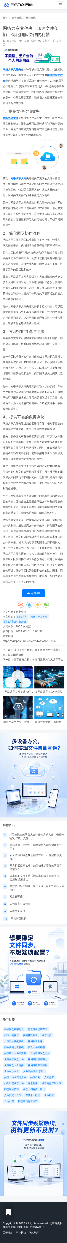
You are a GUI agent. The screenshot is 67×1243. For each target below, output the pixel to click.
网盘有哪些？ (17, 896)
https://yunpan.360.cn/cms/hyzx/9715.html (29, 641)
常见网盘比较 (18, 918)
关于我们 (8, 1232)
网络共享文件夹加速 (15, 621)
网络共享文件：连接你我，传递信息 (18, 691)
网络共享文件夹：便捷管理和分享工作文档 (17, 722)
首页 (5, 17)
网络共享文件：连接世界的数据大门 (49, 722)
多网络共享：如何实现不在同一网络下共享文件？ (49, 691)
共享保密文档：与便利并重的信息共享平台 (38, 659)
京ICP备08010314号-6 (30, 1227)
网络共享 (22, 616)
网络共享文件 (10, 117)
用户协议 (21, 1232)
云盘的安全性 (17, 911)
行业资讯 (31, 17)
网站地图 (34, 1232)
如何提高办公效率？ (21, 903)
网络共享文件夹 (12, 69)
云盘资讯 (17, 17)
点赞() (35, 593)
